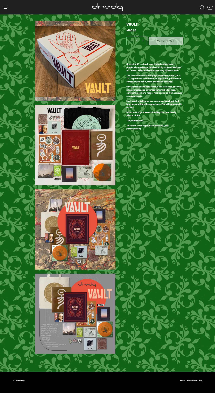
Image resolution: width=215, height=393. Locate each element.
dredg (22, 381)
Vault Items (192, 381)
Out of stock (165, 41)
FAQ (200, 381)
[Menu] (5, 7)
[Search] (202, 7)
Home (182, 381)
